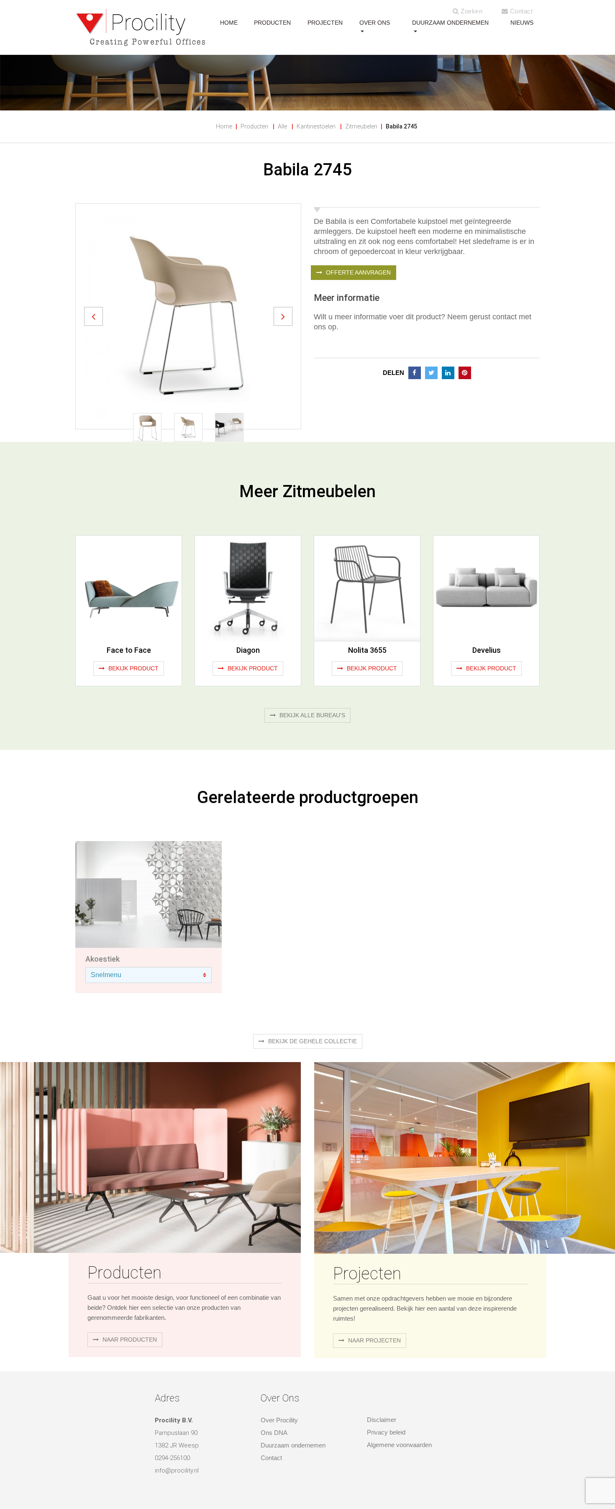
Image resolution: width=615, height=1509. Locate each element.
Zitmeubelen (361, 126)
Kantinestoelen (316, 126)
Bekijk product (133, 668)
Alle (282, 126)
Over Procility (279, 1420)
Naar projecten (373, 1340)
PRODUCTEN (272, 22)
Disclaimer (381, 1419)
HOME (229, 22)
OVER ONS (374, 22)
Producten (254, 126)
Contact (520, 11)
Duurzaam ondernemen (450, 22)
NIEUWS (521, 22)
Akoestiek (102, 959)
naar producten (129, 1339)
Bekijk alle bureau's (311, 715)
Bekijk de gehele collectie (311, 1041)
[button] (93, 316)
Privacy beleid (386, 1432)
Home (224, 126)
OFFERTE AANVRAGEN (357, 272)
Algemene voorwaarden (399, 1444)
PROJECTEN (325, 22)
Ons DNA (274, 1432)
